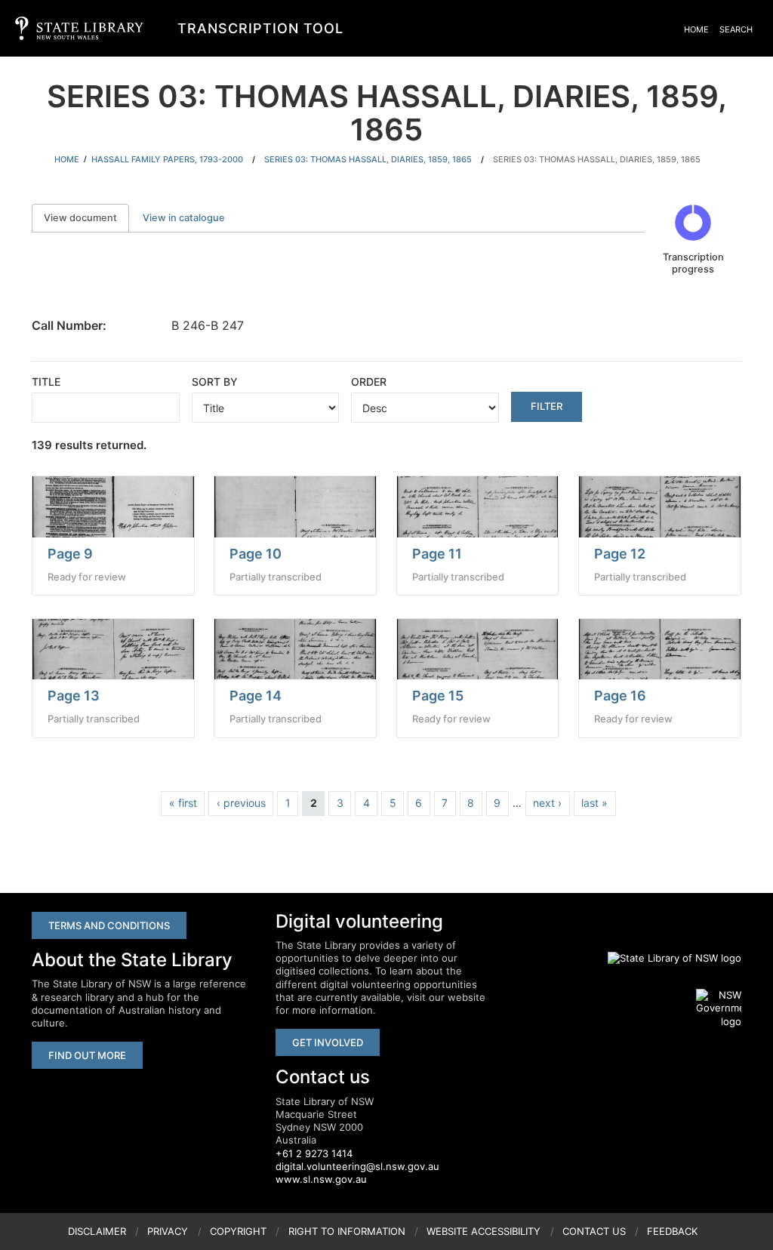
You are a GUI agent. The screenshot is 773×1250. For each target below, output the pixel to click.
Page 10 (255, 554)
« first (183, 802)
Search (736, 29)
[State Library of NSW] (665, 958)
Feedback (672, 1231)
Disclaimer (97, 1231)
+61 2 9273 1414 (314, 1153)
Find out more (87, 1055)
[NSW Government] (718, 1008)
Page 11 (437, 554)
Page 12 (619, 554)
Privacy (167, 1231)
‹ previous (241, 802)
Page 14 (255, 696)
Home (696, 29)
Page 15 (437, 696)
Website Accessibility (483, 1231)
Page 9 (70, 554)
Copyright (238, 1231)
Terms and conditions (109, 925)
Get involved (327, 1042)
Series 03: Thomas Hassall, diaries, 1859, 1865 (368, 159)
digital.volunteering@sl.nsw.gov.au (357, 1166)
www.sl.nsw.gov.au (321, 1179)
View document (86, 217)
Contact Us (594, 1231)
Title (46, 381)
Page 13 (74, 696)
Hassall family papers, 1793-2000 (167, 159)
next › (547, 802)
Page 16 (620, 696)
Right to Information (346, 1231)
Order (368, 381)
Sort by (215, 381)
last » (594, 802)
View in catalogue (184, 217)
